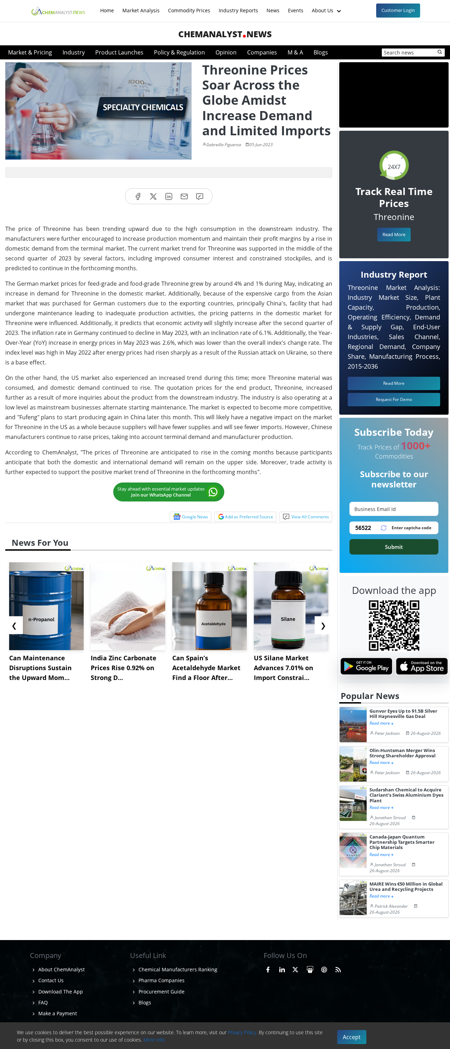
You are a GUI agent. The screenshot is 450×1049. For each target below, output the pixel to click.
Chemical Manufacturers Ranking (177, 969)
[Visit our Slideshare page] (310, 968)
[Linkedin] (168, 196)
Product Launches (119, 52)
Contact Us (50, 980)
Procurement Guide (161, 991)
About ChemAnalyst (61, 969)
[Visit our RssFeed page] (338, 968)
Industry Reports (238, 7)
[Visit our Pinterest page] (324, 968)
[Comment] (199, 196)
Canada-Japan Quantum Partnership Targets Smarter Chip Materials (402, 842)
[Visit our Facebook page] (267, 968)
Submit (394, 546)
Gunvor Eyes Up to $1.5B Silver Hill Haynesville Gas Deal (403, 713)
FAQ (42, 1002)
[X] (153, 196)
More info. (154, 1039)
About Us (323, 7)
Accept (352, 1037)
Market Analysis (141, 7)
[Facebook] (138, 196)
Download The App (60, 991)
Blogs (321, 52)
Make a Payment (57, 1013)
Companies (262, 52)
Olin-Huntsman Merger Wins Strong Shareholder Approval (402, 753)
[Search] (440, 52)
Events (295, 7)
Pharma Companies (161, 980)
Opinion (226, 52)
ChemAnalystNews (225, 34)
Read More (393, 234)
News (272, 7)
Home (107, 7)
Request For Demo (394, 399)
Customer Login (398, 10)
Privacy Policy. (242, 1032)
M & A (295, 52)
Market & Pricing (30, 52)
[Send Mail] (184, 196)
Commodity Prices (189, 7)
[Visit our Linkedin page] (281, 968)
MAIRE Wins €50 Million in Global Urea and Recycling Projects (406, 886)
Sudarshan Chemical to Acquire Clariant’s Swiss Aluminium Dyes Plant (406, 795)
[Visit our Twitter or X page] (295, 968)
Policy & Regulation (179, 52)
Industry (74, 52)
